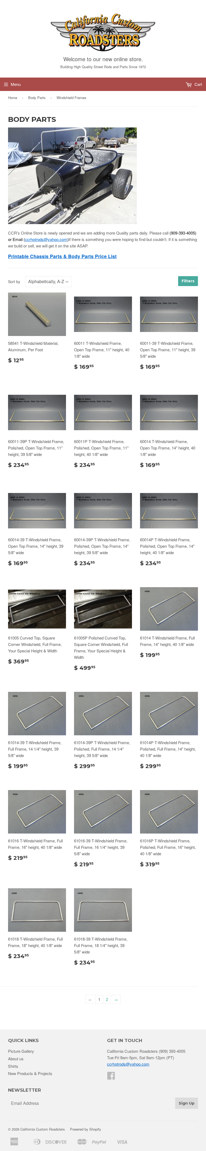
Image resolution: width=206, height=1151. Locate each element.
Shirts (13, 1066)
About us (16, 1058)
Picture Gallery (21, 1051)
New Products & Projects (30, 1073)
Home (12, 97)
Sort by (14, 281)
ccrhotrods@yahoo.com (46, 239)
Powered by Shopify (85, 1129)
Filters (188, 281)
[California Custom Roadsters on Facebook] (111, 1077)
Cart (197, 84)
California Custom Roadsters (42, 1129)
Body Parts (37, 97)
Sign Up (186, 1103)
